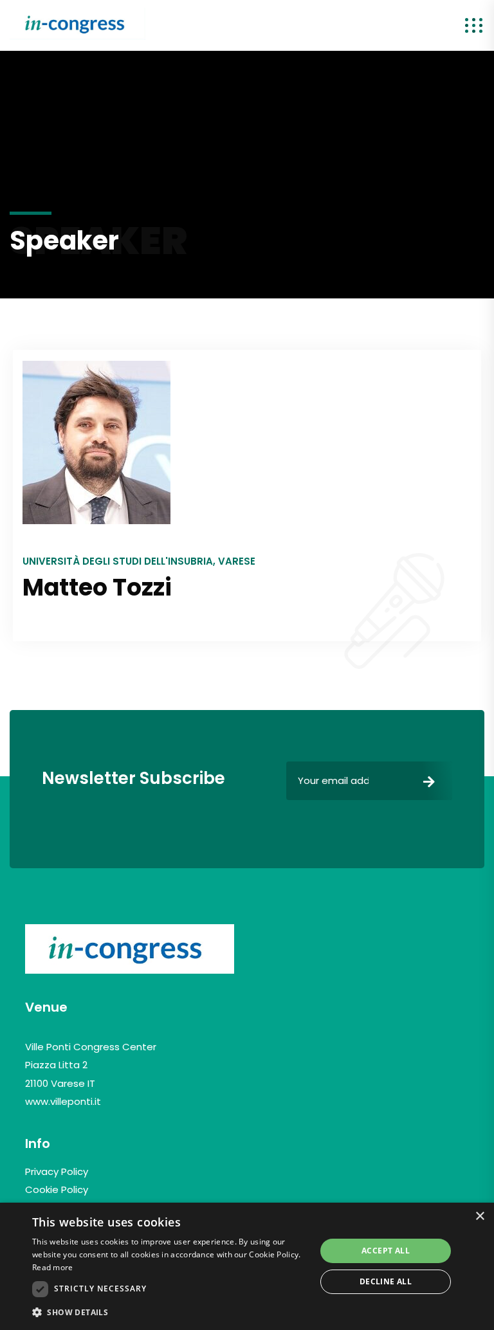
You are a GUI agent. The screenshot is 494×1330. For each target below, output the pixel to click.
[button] (169, 1312)
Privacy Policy (56, 1171)
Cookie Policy (56, 1189)
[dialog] (247, 1266)
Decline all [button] (386, 1281)
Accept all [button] (385, 1250)
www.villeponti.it (63, 1101)
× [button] (479, 1216)
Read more (52, 1267)
